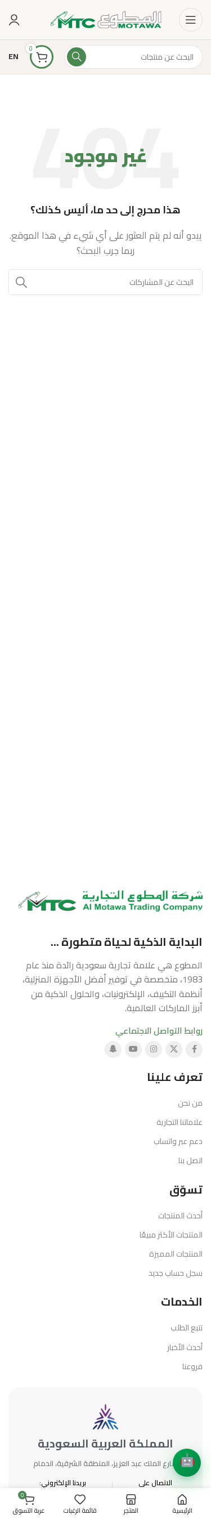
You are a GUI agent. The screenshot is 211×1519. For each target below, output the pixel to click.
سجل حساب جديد (176, 1273)
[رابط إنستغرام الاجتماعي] (153, 1049)
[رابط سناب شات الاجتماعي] (113, 1049)
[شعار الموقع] (106, 19)
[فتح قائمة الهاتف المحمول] (190, 19)
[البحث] (76, 56)
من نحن (190, 1103)
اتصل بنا (190, 1160)
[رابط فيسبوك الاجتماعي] (194, 1049)
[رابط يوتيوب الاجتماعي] (133, 1049)
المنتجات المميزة (176, 1254)
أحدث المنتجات (180, 1215)
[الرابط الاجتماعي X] (173, 1049)
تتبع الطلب (186, 1327)
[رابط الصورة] (110, 900)
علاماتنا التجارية (179, 1122)
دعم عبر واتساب (178, 1141)
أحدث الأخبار (185, 1347)
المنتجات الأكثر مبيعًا (171, 1234)
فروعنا (192, 1366)
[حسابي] (14, 19)
